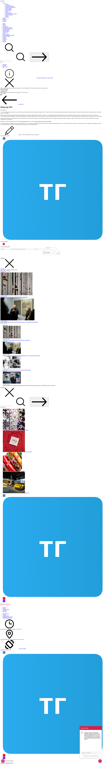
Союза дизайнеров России (24, 121)
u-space (6, 11)
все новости (2, 387)
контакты (7, 17)
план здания (8, 649)
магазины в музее (8, 14)
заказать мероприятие (7, 617)
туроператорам (6, 615)
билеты (6, 15)
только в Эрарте (8, 9)
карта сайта (11, 762)
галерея (4, 20)
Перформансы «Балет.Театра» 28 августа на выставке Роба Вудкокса (17, 369)
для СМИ (5, 610)
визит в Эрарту (8, 12)
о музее (6, 4)
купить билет (3, 93)
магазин (4, 21)
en (0, 62)
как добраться (3, 649)
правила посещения (4, 762)
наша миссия (7, 5)
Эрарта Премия (8, 8)
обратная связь (6, 613)
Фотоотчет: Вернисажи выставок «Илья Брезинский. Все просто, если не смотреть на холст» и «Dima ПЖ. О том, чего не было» (29, 385)
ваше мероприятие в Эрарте (11, 13)
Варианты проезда (4, 89)
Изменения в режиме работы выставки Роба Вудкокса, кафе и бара (16, 340)
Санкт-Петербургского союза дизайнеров (42, 121)
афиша (4, 18)
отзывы (4, 614)
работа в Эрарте (6, 609)
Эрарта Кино (8, 10)
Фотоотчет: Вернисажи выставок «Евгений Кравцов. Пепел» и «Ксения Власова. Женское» (21, 355)
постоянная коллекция (9, 6)
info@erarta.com (3, 91)
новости (4, 608)
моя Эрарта (5, 66)
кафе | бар (5, 19)
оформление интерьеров (8, 616)
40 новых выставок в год (10, 7)
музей (4, 3)
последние (2, 271)
